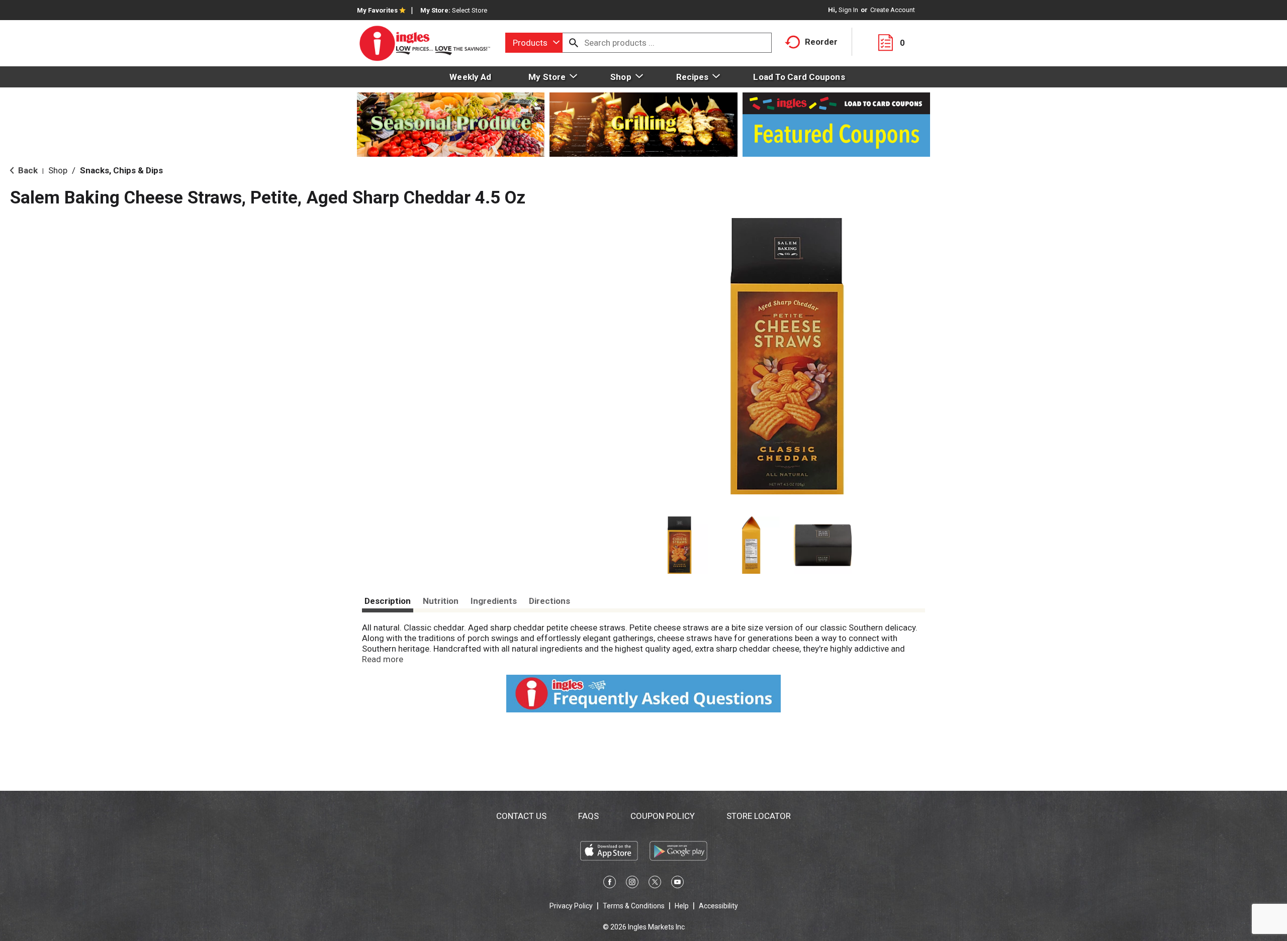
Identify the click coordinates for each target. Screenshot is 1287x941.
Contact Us (521, 816)
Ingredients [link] (494, 601)
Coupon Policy (662, 816)
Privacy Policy (571, 906)
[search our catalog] (574, 43)
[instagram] (632, 884)
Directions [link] (549, 601)
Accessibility (718, 906)
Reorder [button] (821, 42)
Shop (57, 170)
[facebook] (609, 884)
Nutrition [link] (440, 601)
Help (682, 906)
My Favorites (377, 10)
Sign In (848, 10)
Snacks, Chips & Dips (121, 170)
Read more (382, 659)
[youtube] (677, 884)
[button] (679, 545)
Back (27, 170)
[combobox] (534, 43)
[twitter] (655, 884)
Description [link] (387, 601)
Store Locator (758, 816)
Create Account (892, 10)
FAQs (588, 816)
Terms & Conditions (634, 906)
